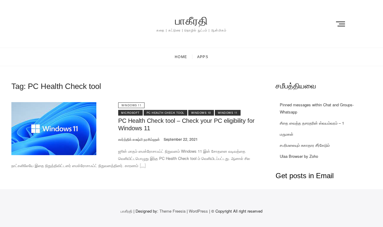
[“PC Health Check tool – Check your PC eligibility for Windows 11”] (143, 166)
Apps (202, 57)
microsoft (130, 113)
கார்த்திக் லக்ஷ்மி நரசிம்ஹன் (139, 139)
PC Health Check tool (165, 113)
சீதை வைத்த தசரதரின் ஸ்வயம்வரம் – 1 (312, 123)
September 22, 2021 (180, 139)
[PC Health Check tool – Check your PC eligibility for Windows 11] (53, 105)
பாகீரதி (191, 21)
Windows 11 (131, 105)
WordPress (198, 211)
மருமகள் (286, 134)
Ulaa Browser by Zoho (299, 156)
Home (181, 57)
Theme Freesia (172, 211)
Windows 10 (201, 113)
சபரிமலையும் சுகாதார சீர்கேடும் (305, 145)
